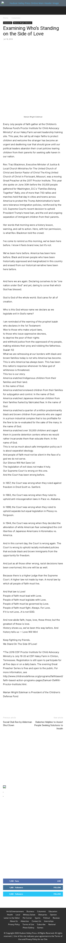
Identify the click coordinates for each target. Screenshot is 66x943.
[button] (5, 10)
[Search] (61, 10)
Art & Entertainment (15, 911)
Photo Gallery (28, 927)
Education (53, 911)
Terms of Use (28, 924)
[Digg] (55, 46)
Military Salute (29, 914)
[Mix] (48, 46)
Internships (49, 921)
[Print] (41, 46)
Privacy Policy (14, 924)
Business (30, 911)
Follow (57, 887)
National (52, 924)
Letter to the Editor (12, 918)
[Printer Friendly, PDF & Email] (48, 705)
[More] (63, 46)
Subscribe (41, 924)
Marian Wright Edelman (22, 23)
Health (10, 914)
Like (59, 881)
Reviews (56, 918)
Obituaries (42, 914)
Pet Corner (27, 918)
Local (18, 914)
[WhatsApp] (27, 46)
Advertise (25, 921)
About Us (14, 921)
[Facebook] (6, 46)
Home (5, 18)
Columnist (16, 18)
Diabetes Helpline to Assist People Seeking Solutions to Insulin (48, 725)
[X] (13, 46)
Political (46, 918)
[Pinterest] (20, 46)
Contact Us (36, 921)
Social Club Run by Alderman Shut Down (17, 724)
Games (40, 927)
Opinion (53, 914)
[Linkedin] (34, 46)
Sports (37, 918)
